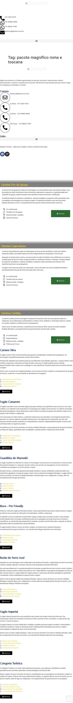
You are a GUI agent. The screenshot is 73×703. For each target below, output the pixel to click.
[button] (36, 40)
